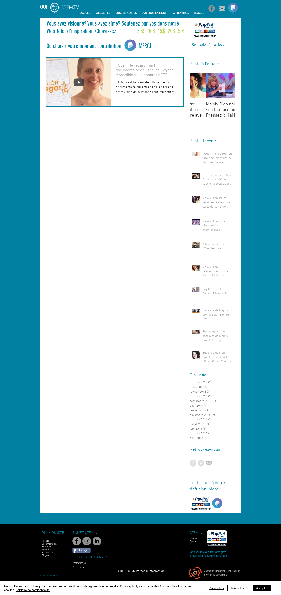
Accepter (262, 588)
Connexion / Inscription (209, 45)
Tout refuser (239, 588)
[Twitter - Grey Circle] (201, 463)
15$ (162, 31)
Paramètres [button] (216, 588)
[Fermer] (276, 588)
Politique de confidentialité (33, 590)
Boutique (46, 546)
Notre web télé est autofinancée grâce (208, 552)
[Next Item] (228, 85)
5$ (142, 31)
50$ (181, 31)
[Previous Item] (196, 85)
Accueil (45, 541)
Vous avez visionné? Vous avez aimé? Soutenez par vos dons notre (113, 23)
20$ (172, 31)
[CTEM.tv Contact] (222, 8)
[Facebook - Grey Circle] (193, 463)
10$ (152, 31)
